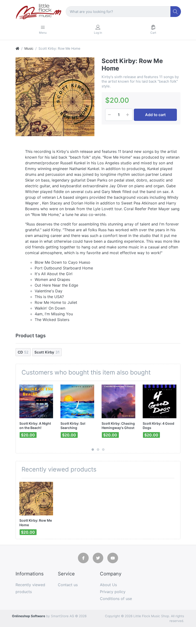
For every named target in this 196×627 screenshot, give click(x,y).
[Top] (17, 48)
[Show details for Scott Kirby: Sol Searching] (77, 401)
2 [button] (98, 449)
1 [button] (93, 449)
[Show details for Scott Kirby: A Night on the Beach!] (36, 401)
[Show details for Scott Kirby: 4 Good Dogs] (159, 401)
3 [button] (103, 449)
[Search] (175, 11)
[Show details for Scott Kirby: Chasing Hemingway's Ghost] (118, 401)
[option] (55, 96)
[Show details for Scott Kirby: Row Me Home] (36, 498)
